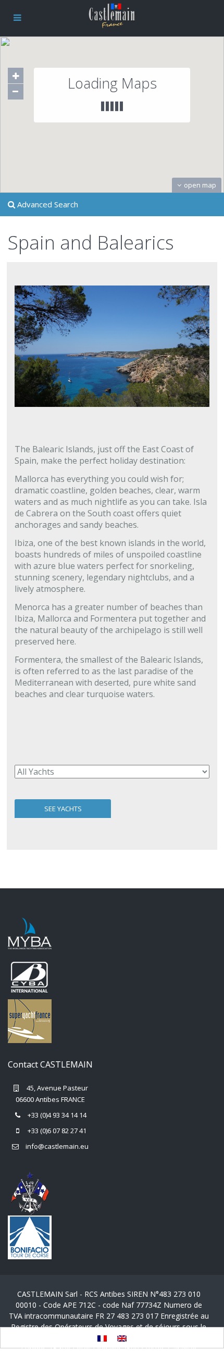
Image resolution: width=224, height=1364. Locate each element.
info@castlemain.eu (57, 1146)
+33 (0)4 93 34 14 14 (57, 1115)
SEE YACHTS (63, 808)
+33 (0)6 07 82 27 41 (57, 1130)
